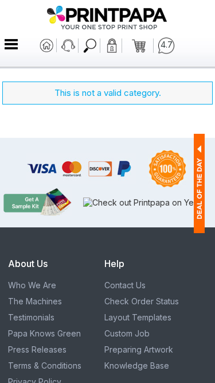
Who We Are (32, 285)
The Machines (35, 301)
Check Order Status (141, 301)
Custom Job (127, 333)
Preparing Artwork (138, 349)
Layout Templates (137, 317)
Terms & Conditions (44, 365)
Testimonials (31, 317)
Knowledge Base (136, 365)
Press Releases (37, 349)
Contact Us (125, 285)
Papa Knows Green (44, 333)
